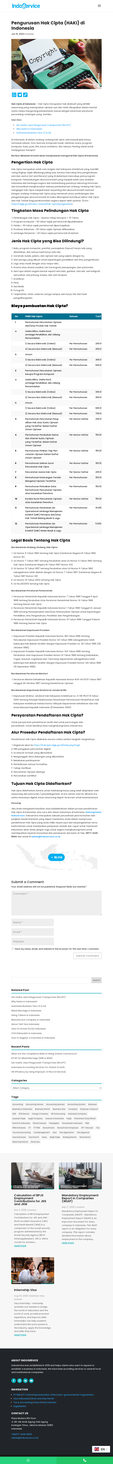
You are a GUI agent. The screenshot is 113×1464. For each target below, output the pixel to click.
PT (30, 1127)
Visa (54, 1132)
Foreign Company (40, 1114)
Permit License (39, 1123)
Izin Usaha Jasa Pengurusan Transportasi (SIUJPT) (38, 1062)
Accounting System (76, 1104)
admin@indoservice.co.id (45, 836)
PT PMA (37, 1127)
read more (20, 1245)
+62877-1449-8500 (21, 1434)
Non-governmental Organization (76, 1394)
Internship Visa (25, 1290)
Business (92, 1104)
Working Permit (70, 1137)
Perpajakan (54, 1123)
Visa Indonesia (19, 1137)
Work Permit (84, 1137)
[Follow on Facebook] (13, 1380)
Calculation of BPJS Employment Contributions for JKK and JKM (30, 1199)
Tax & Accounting (22, 1402)
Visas (44, 1137)
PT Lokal (27, 1394)
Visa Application (66, 1132)
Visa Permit (34, 1137)
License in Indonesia (54, 1118)
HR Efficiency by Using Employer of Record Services (38, 1071)
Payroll (37, 1402)
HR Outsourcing (58, 1114)
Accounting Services (55, 1104)
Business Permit (42, 1109)
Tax (97, 1127)
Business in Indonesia (22, 1109)
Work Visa (35, 1142)
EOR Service (24, 1114)
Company (72, 1109)
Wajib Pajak (55, 1137)
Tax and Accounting (22, 1132)
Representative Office (45, 1394)
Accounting (18, 1104)
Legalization (19, 1406)
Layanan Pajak (19, 1118)
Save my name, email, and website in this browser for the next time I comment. (57, 948)
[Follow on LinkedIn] (25, 1380)
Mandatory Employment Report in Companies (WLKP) (80, 1198)
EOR (14, 1114)
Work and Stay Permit (42, 1398)
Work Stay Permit (20, 1142)
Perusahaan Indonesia (72, 1123)
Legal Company (35, 1118)
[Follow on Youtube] (31, 1380)
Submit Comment (87, 956)
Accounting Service (34, 1104)
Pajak (69, 1118)
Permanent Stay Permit (85, 1118)
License (30, 33)
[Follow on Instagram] (19, 1380)
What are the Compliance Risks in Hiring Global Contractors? (44, 1053)
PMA (87, 1123)
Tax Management (42, 1132)
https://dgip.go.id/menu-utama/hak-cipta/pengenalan (41, 204)
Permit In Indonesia (21, 1123)
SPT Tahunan (87, 1127)
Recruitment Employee (67, 1127)
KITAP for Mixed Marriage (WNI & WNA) (32, 1058)
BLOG (58, 857)
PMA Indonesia (19, 1127)
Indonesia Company (77, 1114)
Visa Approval (83, 1132)
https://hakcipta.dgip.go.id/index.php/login (57, 745)
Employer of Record (89, 1109)
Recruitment (48, 1127)
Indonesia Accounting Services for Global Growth (38, 1067)
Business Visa (59, 1109)
